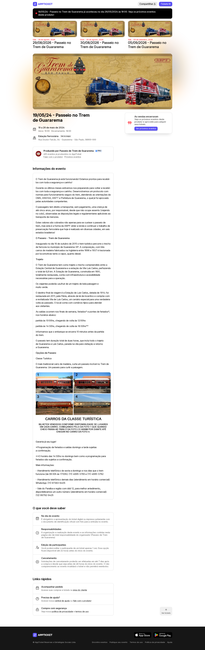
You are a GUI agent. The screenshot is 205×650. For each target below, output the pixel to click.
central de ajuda (62, 601)
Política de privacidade (155, 642)
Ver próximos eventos (146, 128)
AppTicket (42, 4)
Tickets (164, 4)
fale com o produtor (82, 601)
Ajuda (169, 642)
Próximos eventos (72, 157)
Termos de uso (136, 642)
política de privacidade (62, 611)
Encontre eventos (99, 642)
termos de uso (82, 611)
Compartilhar (146, 4)
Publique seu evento (118, 642)
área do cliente (80, 590)
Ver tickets (166, 613)
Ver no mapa (65, 136)
